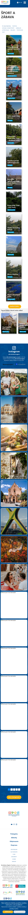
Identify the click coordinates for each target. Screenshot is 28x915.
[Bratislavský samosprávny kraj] (7, 886)
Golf (3, 32)
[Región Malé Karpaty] (20, 893)
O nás (14, 854)
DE (21, 2)
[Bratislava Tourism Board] (20, 886)
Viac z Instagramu (14, 797)
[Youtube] (11, 824)
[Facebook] (14, 824)
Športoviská (20, 30)
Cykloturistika (7, 26)
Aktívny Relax (5, 30)
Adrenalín (18, 28)
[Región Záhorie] (7, 893)
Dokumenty (14, 856)
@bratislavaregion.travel (13, 357)
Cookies (14, 859)
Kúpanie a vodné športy (8, 28)
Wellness (13, 30)
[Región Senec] (7, 899)
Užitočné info (14, 849)
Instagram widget (14, 792)
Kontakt (14, 861)
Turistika (14, 26)
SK (17, 2)
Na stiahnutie (14, 852)
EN (19, 2)
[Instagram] (16, 824)
